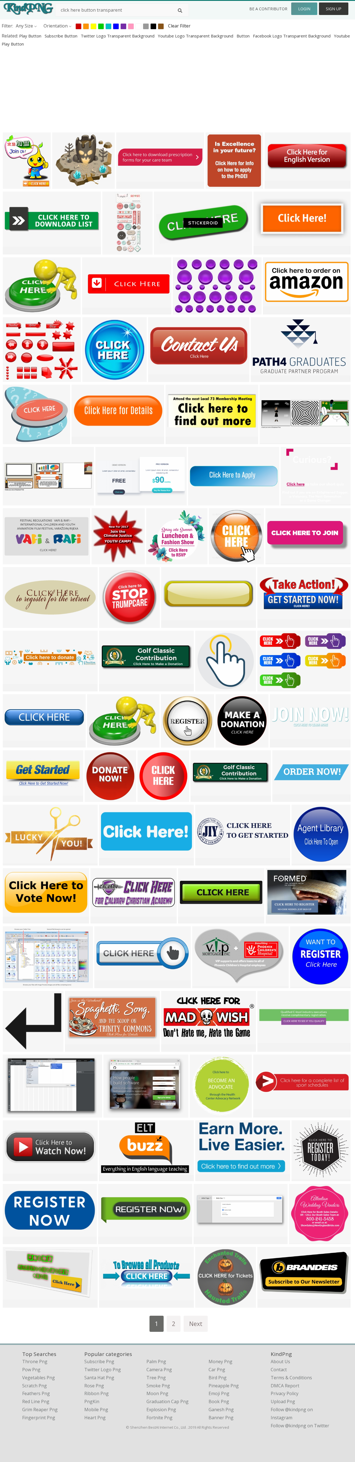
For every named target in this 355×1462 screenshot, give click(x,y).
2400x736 (172, 624)
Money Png (220, 1361)
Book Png (219, 1401)
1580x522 (206, 862)
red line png (35, 1401)
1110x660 (14, 984)
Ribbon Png (96, 1393)
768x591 (92, 378)
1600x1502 (150, 798)
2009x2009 (208, 688)
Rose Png (94, 1386)
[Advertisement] (166, 89)
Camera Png (159, 1370)
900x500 (188, 920)
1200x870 (98, 744)
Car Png (217, 1370)
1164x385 (271, 440)
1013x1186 (15, 185)
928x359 (13, 798)
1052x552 (14, 1240)
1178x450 (205, 1240)
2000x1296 (270, 688)
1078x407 (14, 624)
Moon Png (157, 1393)
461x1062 (114, 251)
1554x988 (14, 1114)
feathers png (36, 1393)
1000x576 (110, 1177)
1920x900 (206, 1177)
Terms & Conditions (291, 1378)
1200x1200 (15, 1048)
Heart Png (95, 1418)
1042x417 (277, 560)
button (244, 36)
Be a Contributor (268, 8)
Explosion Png (161, 1409)
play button (30, 36)
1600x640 (14, 1177)
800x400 (13, 560)
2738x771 (110, 688)
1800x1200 (185, 311)
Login (304, 8)
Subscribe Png (99, 1361)
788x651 (13, 378)
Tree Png (156, 1378)
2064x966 (110, 862)
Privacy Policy (284, 1393)
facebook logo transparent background (292, 36)
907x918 (200, 1114)
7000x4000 (278, 920)
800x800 (216, 185)
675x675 (205, 1304)
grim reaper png (40, 1409)
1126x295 (264, 1114)
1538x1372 (293, 502)
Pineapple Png (224, 1386)
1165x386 (14, 502)
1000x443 (265, 251)
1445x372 (14, 251)
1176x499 (159, 378)
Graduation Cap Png (167, 1401)
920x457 (13, 920)
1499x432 (109, 1240)
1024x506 (274, 311)
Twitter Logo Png (102, 1370)
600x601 (226, 744)
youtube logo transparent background (196, 36)
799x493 (202, 984)
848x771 (156, 560)
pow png (31, 1370)
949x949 (171, 744)
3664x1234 (277, 185)
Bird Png (218, 1378)
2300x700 (110, 1304)
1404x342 (14, 744)
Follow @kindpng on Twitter (300, 1426)
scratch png (34, 1386)
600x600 (95, 798)
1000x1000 (107, 984)
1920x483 (269, 1048)
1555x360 (199, 502)
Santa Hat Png (99, 1378)
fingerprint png (38, 1418)
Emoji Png (219, 1393)
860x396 (105, 502)
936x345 (267, 624)
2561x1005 (282, 744)
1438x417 (93, 311)
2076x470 (284, 798)
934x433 (171, 1048)
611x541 (62, 185)
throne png (34, 1361)
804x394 (82, 440)
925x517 (13, 1304)
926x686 (113, 1114)
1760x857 (76, 1048)
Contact (279, 1370)
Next (195, 1324)
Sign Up (333, 8)
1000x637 (14, 862)
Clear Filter (179, 26)
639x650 (302, 1177)
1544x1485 (301, 1240)
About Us (280, 1361)
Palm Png (156, 1361)
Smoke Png (158, 1386)
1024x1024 (221, 560)
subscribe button (61, 36)
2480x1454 (263, 378)
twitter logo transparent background (118, 36)
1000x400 (102, 920)
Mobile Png (96, 1409)
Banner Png (221, 1418)
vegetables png (38, 1378)
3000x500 (14, 688)
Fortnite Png (159, 1418)
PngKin (91, 1401)
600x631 (102, 560)
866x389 (164, 251)
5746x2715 (270, 1304)
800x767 (13, 440)
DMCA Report (285, 1386)
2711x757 (202, 798)
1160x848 (14, 311)
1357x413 (127, 185)
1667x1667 (111, 624)
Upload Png (283, 1401)
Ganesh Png (221, 1409)
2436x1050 (178, 440)
